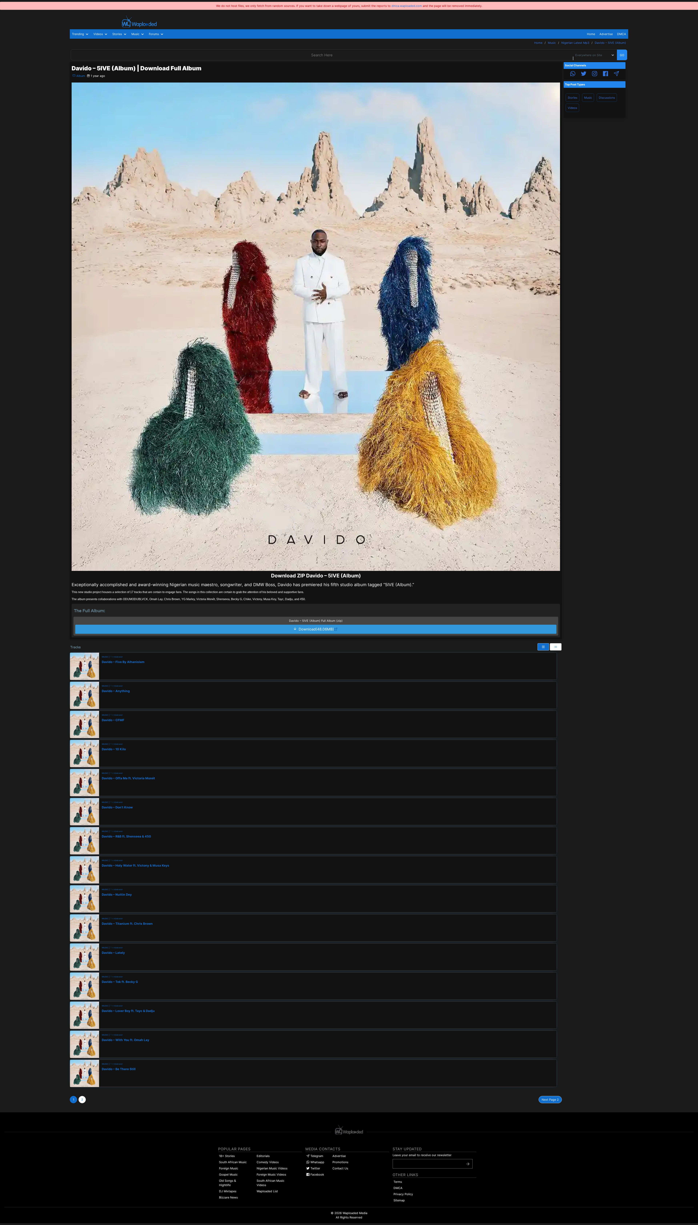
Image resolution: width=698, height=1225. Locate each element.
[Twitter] (583, 74)
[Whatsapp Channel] (572, 74)
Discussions (607, 97)
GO (622, 55)
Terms (398, 1182)
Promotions (340, 1162)
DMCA (621, 34)
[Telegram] (616, 74)
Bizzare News (228, 1197)
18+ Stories (227, 1156)
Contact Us (340, 1168)
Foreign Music (228, 1168)
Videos (572, 108)
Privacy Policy (403, 1194)
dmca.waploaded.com (407, 6)
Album (80, 76)
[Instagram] (594, 74)
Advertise (339, 1156)
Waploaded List (267, 1191)
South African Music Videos (270, 1183)
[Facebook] (605, 74)
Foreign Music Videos (271, 1174)
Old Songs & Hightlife (227, 1183)
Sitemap (399, 1200)
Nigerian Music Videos (272, 1168)
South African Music (233, 1162)
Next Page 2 (550, 1099)
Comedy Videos (268, 1162)
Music (588, 97)
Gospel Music (228, 1174)
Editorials (263, 1156)
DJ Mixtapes (227, 1191)
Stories (572, 97)
